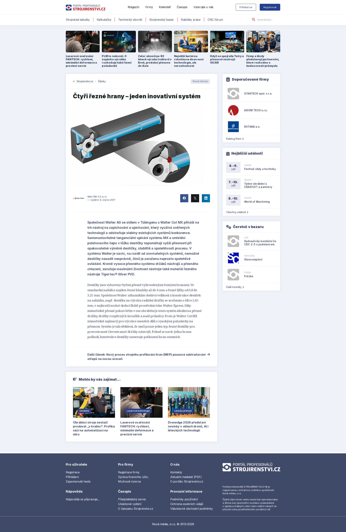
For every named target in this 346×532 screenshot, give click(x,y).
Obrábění (84, 410)
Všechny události (236, 212)
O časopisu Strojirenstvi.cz (135, 508)
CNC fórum (215, 19)
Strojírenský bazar (161, 19)
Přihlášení (72, 477)
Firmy (149, 7)
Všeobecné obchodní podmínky (191, 508)
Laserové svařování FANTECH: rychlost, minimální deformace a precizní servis (137, 428)
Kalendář (165, 7)
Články (102, 81)
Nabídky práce (191, 19)
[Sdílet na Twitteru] (195, 198)
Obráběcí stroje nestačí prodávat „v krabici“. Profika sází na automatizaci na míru (94, 428)
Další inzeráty (233, 286)
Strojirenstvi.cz (85, 81)
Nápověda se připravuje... (82, 499)
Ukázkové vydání (129, 504)
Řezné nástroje (200, 81)
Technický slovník (130, 19)
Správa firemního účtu (133, 477)
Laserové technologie (138, 410)
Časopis (182, 7)
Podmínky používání (184, 499)
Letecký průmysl (183, 410)
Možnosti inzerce (129, 481)
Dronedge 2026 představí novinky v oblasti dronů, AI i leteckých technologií (188, 426)
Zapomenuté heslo (78, 481)
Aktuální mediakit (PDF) (185, 477)
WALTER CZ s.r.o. (97, 196)
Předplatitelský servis (132, 499)
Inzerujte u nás (203, 7)
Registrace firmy (128, 472)
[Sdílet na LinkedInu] (206, 198)
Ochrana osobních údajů (186, 504)
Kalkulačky (104, 19)
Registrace (73, 472)
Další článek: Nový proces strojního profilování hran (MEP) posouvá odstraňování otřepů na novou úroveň (146, 357)
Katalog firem (233, 138)
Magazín (133, 7)
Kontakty (176, 472)
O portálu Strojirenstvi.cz (186, 481)
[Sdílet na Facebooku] (184, 198)
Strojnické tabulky (78, 19)
